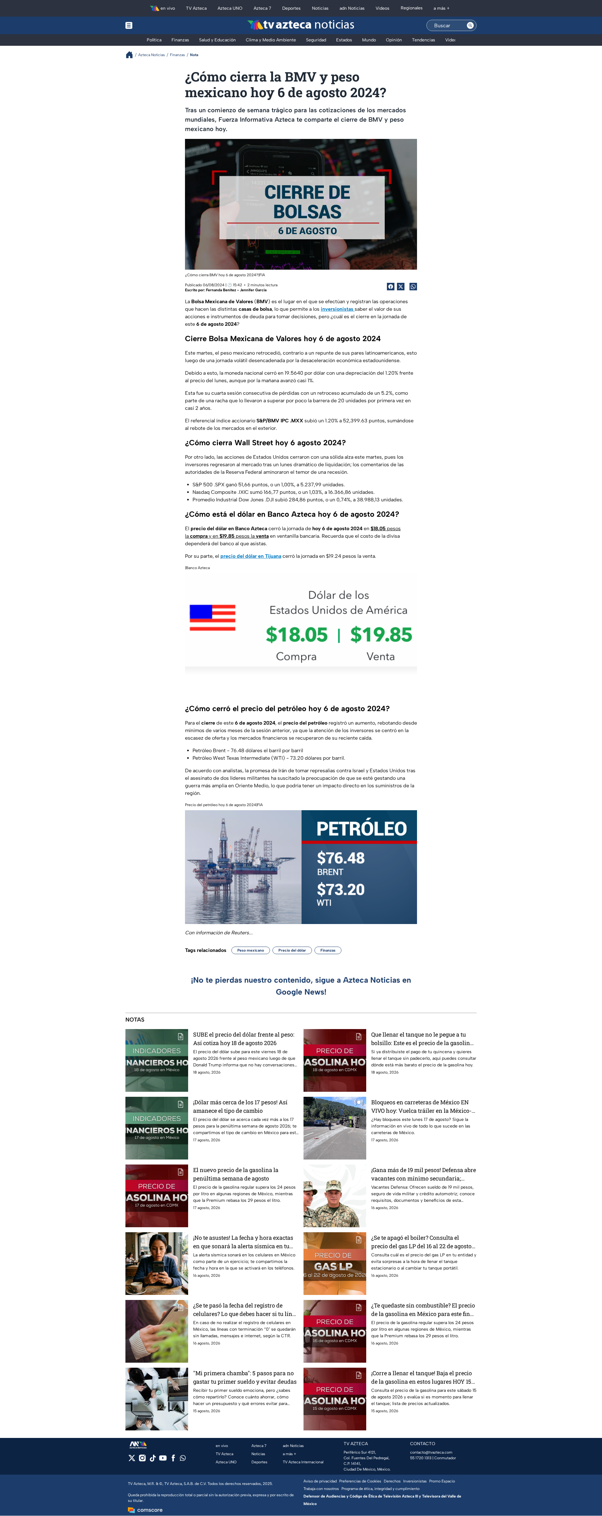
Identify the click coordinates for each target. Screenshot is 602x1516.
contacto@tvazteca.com (431, 1452)
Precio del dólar (292, 950)
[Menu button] (150, 25)
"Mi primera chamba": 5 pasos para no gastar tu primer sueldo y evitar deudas (245, 1377)
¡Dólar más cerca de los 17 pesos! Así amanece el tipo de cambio (240, 1106)
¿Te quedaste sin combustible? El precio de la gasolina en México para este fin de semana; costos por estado (423, 1310)
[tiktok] (152, 1460)
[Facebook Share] (390, 286)
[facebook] (173, 1460)
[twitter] (132, 1460)
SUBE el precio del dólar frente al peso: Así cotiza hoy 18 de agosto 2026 (243, 1039)
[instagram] (142, 1460)
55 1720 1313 (420, 1458)
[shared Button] (413, 286)
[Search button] (470, 25)
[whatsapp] (183, 1459)
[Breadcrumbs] (131, 55)
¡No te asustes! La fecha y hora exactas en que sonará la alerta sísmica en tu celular (243, 1242)
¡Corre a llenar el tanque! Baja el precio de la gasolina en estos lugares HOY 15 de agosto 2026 (421, 1377)
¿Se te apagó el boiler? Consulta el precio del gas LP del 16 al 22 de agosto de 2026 (421, 1242)
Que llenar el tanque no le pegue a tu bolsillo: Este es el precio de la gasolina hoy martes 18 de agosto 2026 (422, 1039)
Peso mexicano (250, 950)
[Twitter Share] (400, 286)
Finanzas (327, 950)
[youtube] (163, 1460)
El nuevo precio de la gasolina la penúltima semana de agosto (235, 1174)
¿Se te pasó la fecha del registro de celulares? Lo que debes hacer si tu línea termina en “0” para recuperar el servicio (245, 1310)
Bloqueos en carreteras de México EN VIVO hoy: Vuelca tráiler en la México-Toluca (421, 1106)
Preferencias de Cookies (360, 1481)
